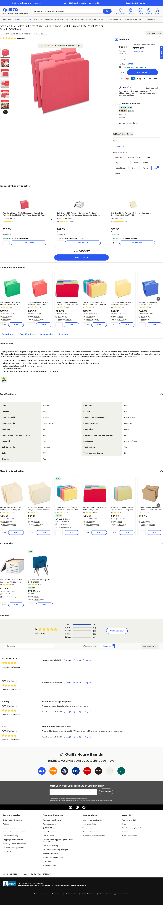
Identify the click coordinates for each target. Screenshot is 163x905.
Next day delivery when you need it (27, 3)
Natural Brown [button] (120, 168)
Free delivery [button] (7, 319)
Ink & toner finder (89, 824)
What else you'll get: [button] (128, 123)
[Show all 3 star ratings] (82, 630)
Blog (124, 824)
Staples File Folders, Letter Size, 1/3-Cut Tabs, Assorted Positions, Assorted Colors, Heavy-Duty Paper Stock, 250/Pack (66, 509)
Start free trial (152, 88)
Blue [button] (148, 157)
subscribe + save (77, 19)
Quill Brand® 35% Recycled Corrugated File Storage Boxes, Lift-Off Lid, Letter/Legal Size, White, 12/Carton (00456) (78, 214)
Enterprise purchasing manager (55, 850)
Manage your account (11, 828)
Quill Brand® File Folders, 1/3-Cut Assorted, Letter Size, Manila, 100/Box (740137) (131, 214)
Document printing (50, 846)
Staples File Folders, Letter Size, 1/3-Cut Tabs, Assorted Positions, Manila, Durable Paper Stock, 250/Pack (39, 509)
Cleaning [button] (150, 19)
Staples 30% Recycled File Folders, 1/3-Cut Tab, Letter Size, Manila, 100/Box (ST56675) (11, 509)
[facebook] (84, 807)
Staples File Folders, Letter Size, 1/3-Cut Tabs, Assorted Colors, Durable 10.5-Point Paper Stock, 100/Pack (94, 303)
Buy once (124, 39)
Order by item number (91, 832)
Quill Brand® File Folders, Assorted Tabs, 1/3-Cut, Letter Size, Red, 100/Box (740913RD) (38, 303)
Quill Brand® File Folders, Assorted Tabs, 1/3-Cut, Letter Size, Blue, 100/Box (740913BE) (149, 303)
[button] (107, 11)
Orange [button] (135, 168)
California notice (71, 894)
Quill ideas (47, 861)
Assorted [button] (118, 157)
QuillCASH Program (50, 828)
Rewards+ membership (52, 820)
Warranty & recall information (14, 844)
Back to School (61, 19)
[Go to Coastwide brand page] (53, 771)
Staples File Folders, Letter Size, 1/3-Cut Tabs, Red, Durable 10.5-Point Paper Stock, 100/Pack (24, 214)
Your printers (87, 828)
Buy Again (49, 19)
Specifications (27, 334)
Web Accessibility (129, 836)
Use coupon (106, 792)
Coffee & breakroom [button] (132, 19)
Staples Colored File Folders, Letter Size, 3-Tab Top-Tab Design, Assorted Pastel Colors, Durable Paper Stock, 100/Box (122, 509)
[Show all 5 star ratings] (82, 624)
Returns (6, 824)
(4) (94, 624)
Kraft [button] (136, 163)
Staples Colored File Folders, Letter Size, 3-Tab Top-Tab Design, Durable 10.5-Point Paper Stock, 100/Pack (67, 303)
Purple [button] (145, 168)
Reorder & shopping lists (92, 820)
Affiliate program (49, 865)
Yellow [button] (117, 174)
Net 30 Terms (48, 836)
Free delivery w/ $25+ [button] (37, 599)
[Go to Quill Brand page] (41, 771)
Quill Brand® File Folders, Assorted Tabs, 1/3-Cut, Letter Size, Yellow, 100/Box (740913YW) (122, 303)
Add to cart (142, 72)
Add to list (119, 147)
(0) (94, 627)
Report (88, 660)
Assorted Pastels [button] (134, 157)
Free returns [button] (121, 141)
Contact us (7, 851)
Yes (67, 660)
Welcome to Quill (129, 820)
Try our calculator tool (145, 93)
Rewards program (50, 824)
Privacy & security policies (13, 847)
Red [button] (155, 168)
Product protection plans (53, 857)
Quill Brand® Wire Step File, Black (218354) (39, 581)
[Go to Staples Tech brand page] (98, 771)
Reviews (63, 334)
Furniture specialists (51, 853)
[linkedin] (77, 807)
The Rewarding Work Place (133, 828)
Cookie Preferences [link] (88, 894)
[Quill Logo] (10, 10)
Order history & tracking (12, 820)
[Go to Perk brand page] (76, 771)
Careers (125, 832)
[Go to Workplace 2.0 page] (121, 771)
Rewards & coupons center (93, 836)
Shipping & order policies (13, 840)
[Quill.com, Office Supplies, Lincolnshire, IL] (9, 884)
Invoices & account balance (14, 832)
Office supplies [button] (111, 19)
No (77, 660)
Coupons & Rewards (23, 19)
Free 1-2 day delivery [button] (37, 319)
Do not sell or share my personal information (114, 894)
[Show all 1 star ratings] (81, 637)
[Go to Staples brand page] (87, 771)
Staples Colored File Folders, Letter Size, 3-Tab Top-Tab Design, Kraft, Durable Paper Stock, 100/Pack (150, 509)
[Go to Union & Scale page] (110, 771)
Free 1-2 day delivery (124, 134)
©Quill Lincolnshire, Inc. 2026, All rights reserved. (34, 885)
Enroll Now (138, 52)
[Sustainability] (5, 380)
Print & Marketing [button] (93, 19)
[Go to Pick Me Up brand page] (64, 771)
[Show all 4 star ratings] (82, 627)
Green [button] (126, 163)
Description (8, 334)
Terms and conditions (70, 798)
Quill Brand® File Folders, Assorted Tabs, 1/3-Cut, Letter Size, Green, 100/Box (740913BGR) (11, 303)
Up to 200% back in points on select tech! (81, 3)
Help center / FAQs (10, 836)
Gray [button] (116, 163)
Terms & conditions (40, 894)
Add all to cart (81, 257)
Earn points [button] (154, 33)
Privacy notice (56, 894)
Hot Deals (38, 19)
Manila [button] (145, 163)
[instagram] (70, 807)
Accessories (46, 334)
